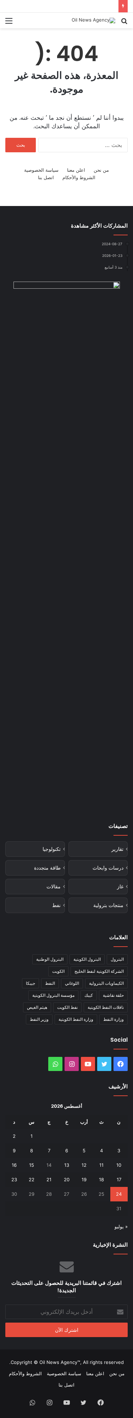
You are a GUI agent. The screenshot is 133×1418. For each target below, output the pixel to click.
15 (31, 1165)
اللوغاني (72, 983)
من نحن (101, 170)
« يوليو (121, 1226)
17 (119, 1179)
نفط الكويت (67, 1007)
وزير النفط (39, 1019)
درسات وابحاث (108, 868)
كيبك (88, 995)
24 (119, 1194)
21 (48, 1179)
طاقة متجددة (47, 868)
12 (84, 1165)
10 (118, 1165)
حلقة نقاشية (113, 995)
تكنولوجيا (52, 849)
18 (101, 1179)
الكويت (58, 971)
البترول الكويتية (87, 959)
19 (84, 1179)
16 (14, 1165)
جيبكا (30, 983)
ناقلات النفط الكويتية (106, 1007)
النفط (50, 983)
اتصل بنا (46, 177)
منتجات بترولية (108, 905)
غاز (120, 886)
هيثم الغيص (37, 1007)
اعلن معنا (76, 170)
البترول (117, 959)
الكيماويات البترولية (106, 983)
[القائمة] (8, 23)
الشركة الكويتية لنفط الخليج (99, 971)
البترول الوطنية (49, 959)
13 (66, 1165)
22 (31, 1179)
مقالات (53, 886)
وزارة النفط (113, 1019)
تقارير (117, 849)
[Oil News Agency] (93, 20)
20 (67, 1179)
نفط (56, 905)
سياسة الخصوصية (41, 170)
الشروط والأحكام (78, 177)
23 (14, 1179)
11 (101, 1165)
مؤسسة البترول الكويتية (53, 995)
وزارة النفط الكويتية (76, 1019)
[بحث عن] (124, 23)
